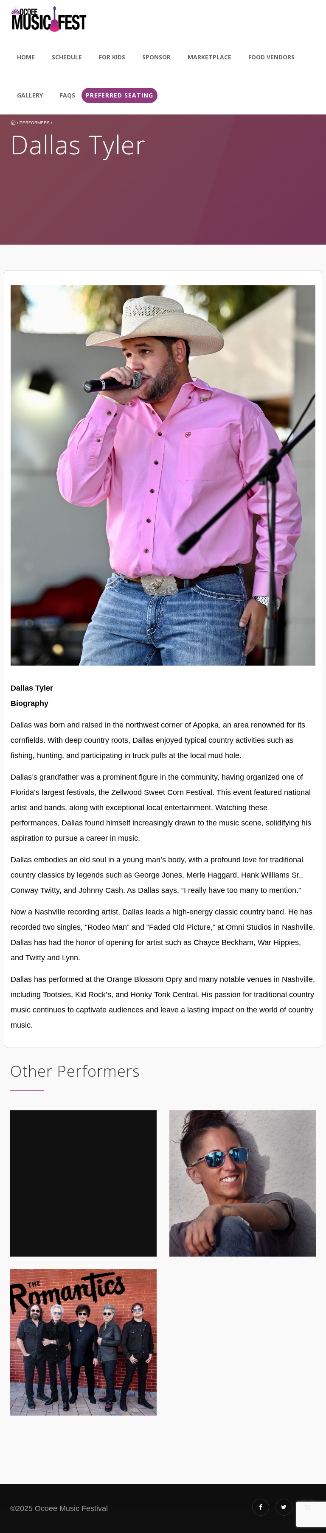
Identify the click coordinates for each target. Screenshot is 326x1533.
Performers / (36, 122)
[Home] (48, 19)
